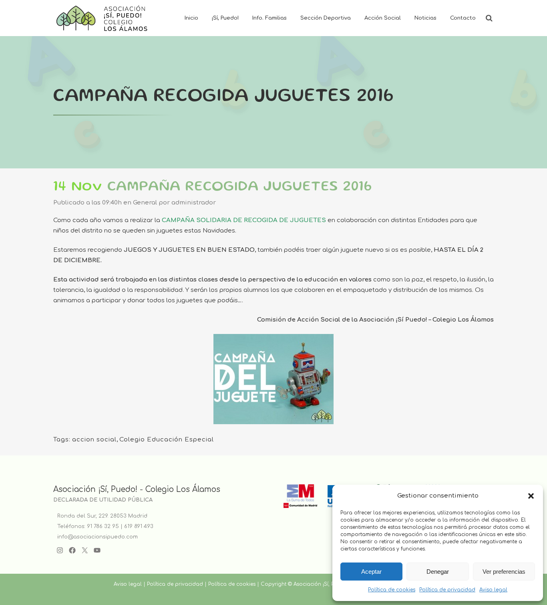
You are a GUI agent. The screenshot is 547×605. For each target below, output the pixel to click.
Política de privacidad (447, 590)
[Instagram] (59, 550)
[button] (531, 496)
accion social (94, 439)
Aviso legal (493, 590)
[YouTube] (97, 550)
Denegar (437, 571)
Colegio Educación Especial (166, 439)
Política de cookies (391, 590)
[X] (84, 550)
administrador (193, 202)
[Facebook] (72, 550)
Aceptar (371, 571)
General (145, 202)
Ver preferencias (504, 571)
